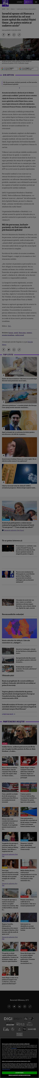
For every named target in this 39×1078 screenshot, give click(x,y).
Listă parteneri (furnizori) (6, 1069)
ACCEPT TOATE (19, 1072)
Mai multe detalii (13, 1048)
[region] (19, 1058)
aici (13, 1054)
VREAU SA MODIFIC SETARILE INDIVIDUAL (19, 1075)
